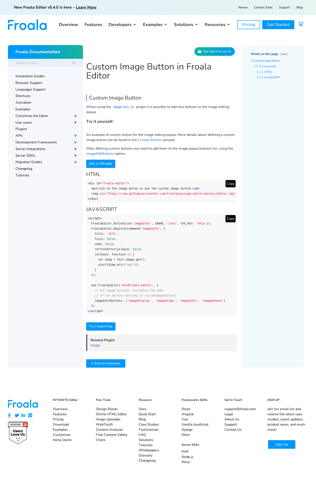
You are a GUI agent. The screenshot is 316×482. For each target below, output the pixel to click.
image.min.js (123, 107)
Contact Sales (263, 7)
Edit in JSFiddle (100, 163)
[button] (122, 24)
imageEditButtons (100, 153)
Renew (243, 7)
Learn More (86, 7)
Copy (231, 183)
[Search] (73, 63)
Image (95, 345)
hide (284, 54)
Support (284, 7)
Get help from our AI (217, 51)
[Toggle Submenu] (75, 116)
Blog (299, 7)
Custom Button (150, 140)
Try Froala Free (101, 326)
